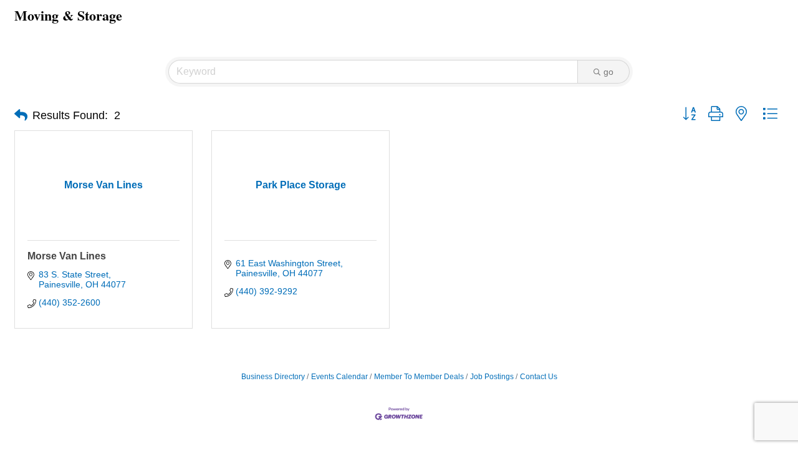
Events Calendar (339, 376)
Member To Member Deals (419, 376)
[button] (20, 115)
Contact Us (538, 376)
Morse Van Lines (66, 256)
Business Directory (273, 376)
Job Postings (492, 376)
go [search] (608, 72)
